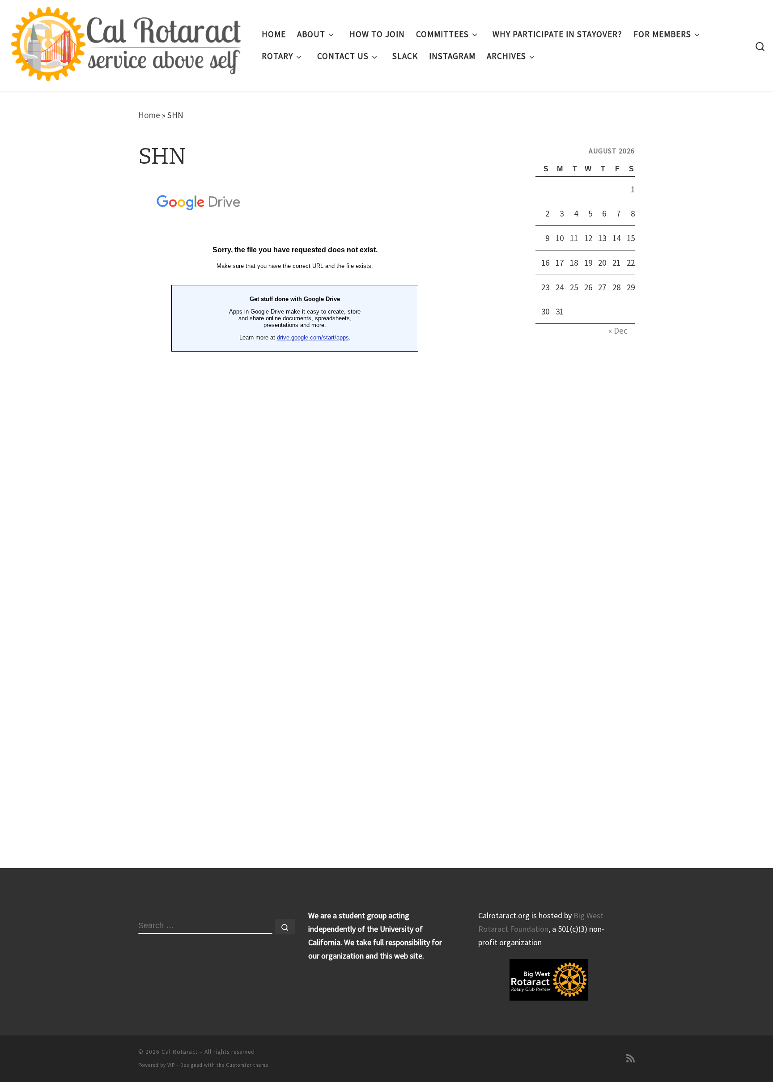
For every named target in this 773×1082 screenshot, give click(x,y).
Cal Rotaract (179, 1052)
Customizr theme (247, 1065)
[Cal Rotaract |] (127, 44)
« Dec (618, 330)
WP (171, 1065)
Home (149, 115)
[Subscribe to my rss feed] (630, 1058)
